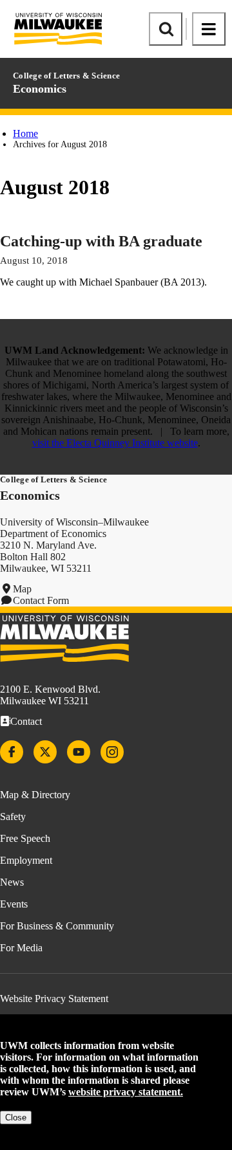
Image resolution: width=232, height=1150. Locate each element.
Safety (13, 816)
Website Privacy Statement (54, 998)
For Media (21, 947)
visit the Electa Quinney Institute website (115, 442)
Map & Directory (35, 794)
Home (25, 133)
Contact (26, 721)
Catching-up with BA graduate (101, 241)
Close (15, 1117)
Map (22, 588)
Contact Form (41, 600)
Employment (26, 860)
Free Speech (25, 838)
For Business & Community (57, 925)
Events (14, 904)
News (12, 882)
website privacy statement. (125, 1091)
